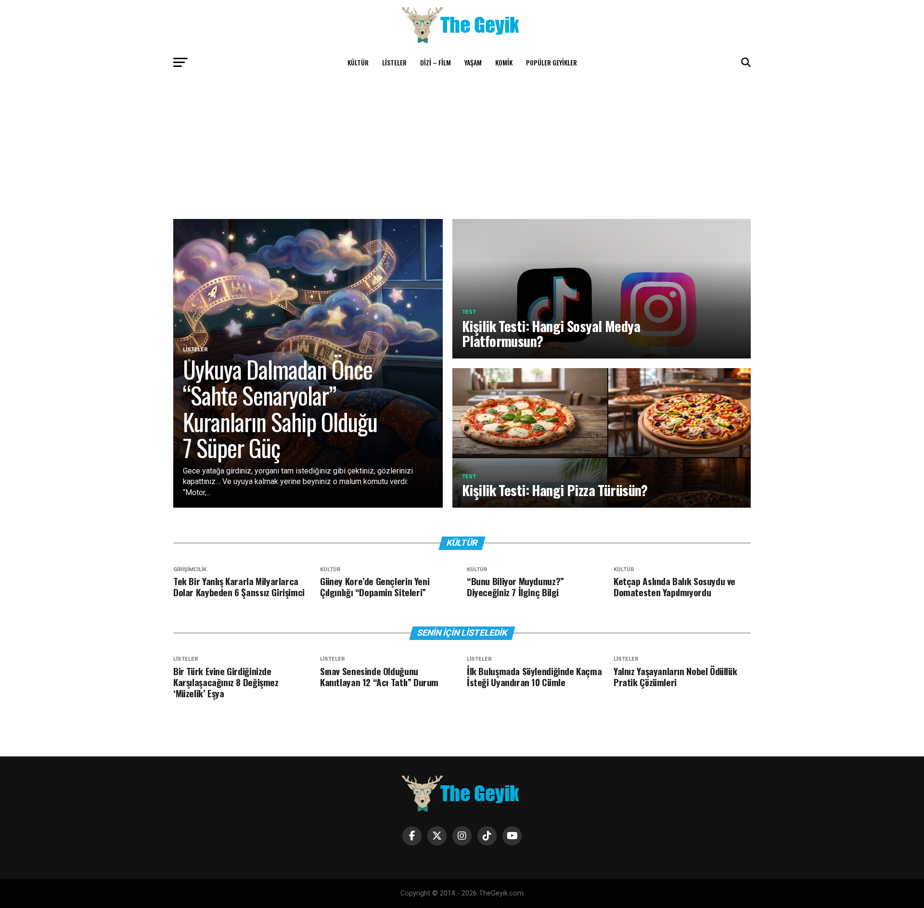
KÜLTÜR (358, 62)
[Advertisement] (462, 146)
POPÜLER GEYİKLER (551, 62)
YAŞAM (473, 62)
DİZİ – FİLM (435, 62)
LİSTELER (394, 62)
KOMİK (504, 62)
